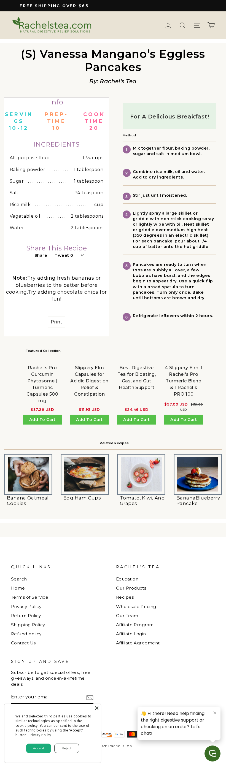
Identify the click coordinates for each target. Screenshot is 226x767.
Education (127, 579)
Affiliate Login (131, 633)
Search (19, 579)
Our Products (131, 588)
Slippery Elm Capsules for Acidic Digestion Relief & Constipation (89, 381)
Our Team (127, 615)
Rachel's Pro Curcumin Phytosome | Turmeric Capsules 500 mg (42, 384)
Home (18, 588)
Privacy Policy (26, 606)
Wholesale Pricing (136, 606)
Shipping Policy (28, 624)
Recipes (125, 597)
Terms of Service (29, 597)
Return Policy (26, 615)
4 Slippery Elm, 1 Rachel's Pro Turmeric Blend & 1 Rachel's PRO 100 (183, 381)
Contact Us (23, 643)
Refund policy (26, 633)
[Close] (96, 708)
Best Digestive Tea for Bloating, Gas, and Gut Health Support (136, 377)
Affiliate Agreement (138, 643)
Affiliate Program (135, 624)
